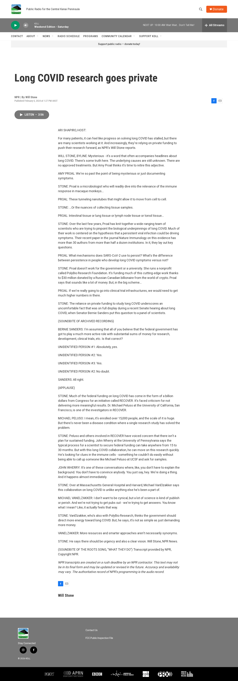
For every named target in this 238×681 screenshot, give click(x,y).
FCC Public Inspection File (99, 638)
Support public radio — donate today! (119, 44)
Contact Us (92, 630)
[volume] (26, 25)
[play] (15, 25)
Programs (90, 36)
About (30, 36)
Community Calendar (117, 36)
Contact (17, 36)
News (46, 36)
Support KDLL (148, 36)
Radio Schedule (69, 36)
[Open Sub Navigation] (37, 36)
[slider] (31, 25)
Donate (218, 9)
